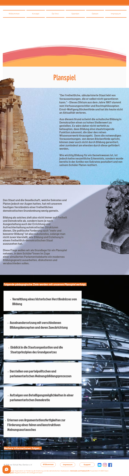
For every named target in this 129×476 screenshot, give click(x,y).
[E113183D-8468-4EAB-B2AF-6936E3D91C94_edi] (110, 465)
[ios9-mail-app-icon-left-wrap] (99, 465)
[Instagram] (105, 465)
